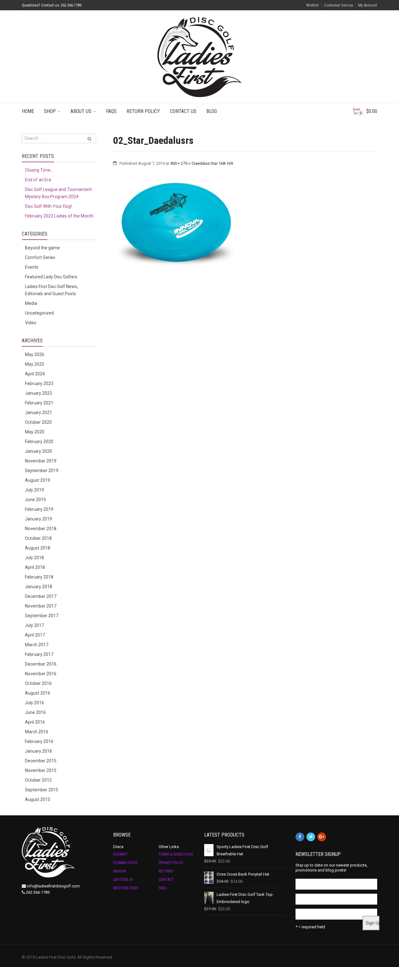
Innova (119, 871)
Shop (50, 111)
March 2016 (36, 731)
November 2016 (40, 673)
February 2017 (39, 654)
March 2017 (36, 644)
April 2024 (35, 373)
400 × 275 (178, 163)
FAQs (111, 111)
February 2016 (39, 741)
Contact (166, 879)
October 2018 (38, 538)
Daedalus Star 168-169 (212, 163)
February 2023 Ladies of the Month (59, 215)
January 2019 (38, 518)
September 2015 (41, 789)
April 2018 (35, 567)
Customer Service (338, 5)
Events (31, 267)
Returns (166, 871)
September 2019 (41, 470)
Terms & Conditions (176, 854)
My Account (367, 5)
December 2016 (40, 664)
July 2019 (34, 489)
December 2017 (40, 596)
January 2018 (38, 586)
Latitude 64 (123, 879)
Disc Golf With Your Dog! (48, 206)
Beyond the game (42, 247)
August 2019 (37, 480)
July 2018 (34, 557)
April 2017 (35, 634)
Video (30, 322)
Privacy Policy (171, 863)
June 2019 (35, 499)
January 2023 (38, 393)
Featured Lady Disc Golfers (51, 276)
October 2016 (38, 683)
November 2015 (40, 770)
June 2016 (35, 712)
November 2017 (40, 605)
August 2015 (37, 799)
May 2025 (34, 364)
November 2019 (40, 460)
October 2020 (38, 422)
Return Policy (143, 111)
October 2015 (38, 780)
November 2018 (40, 528)
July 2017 (34, 625)
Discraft (120, 854)
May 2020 (34, 431)
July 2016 (34, 702)
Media (31, 303)
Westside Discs (125, 888)
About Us (80, 111)
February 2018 (39, 576)
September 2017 (41, 615)
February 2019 (39, 509)
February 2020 (39, 441)
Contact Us (183, 111)
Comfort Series (40, 257)
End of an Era (38, 179)
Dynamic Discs (125, 863)
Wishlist (312, 5)
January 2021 (38, 412)
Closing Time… (39, 170)
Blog (211, 111)
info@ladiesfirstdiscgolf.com (53, 886)
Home (28, 111)
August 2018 (37, 547)
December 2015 (40, 760)
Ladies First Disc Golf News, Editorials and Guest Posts (51, 290)
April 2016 (35, 722)
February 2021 (39, 402)
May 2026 (34, 354)
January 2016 (38, 751)
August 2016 (37, 693)
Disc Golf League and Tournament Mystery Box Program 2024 (58, 193)
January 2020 (38, 451)
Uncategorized (39, 312)
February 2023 (39, 383)
